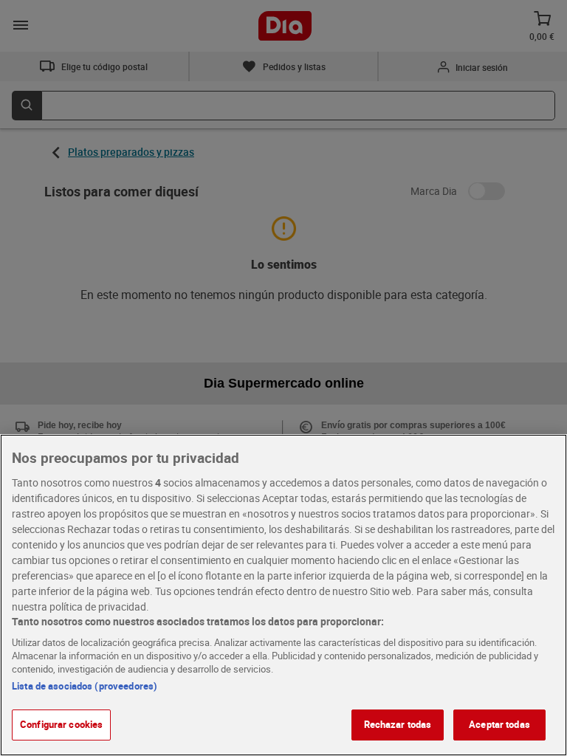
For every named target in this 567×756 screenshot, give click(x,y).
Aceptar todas (499, 724)
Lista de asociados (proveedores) (84, 686)
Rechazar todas (398, 724)
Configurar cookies (61, 724)
